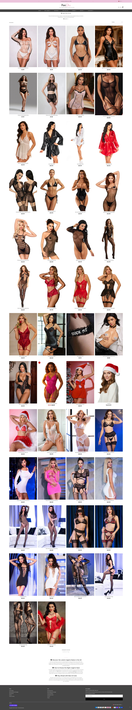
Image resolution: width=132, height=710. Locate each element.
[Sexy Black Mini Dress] (23, 574)
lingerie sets (59, 670)
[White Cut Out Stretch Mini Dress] (109, 478)
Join (104, 699)
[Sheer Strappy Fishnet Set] (80, 478)
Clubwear (74, 10)
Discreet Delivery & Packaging (13, 692)
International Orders (50, 694)
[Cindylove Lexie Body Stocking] (109, 238)
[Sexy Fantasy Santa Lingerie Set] (23, 430)
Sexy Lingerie (47, 10)
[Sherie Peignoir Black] (52, 142)
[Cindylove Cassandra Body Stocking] (23, 93)
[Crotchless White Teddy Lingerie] (52, 430)
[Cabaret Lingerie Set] (109, 526)
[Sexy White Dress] (52, 574)
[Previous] (39, 1)
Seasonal (82, 10)
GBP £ (120, 1)
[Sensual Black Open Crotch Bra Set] (109, 430)
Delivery (10, 694)
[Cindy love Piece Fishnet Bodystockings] (52, 93)
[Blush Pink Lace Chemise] (80, 93)
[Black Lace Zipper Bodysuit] (23, 382)
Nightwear (56, 10)
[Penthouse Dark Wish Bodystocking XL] (109, 190)
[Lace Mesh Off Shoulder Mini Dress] (23, 46)
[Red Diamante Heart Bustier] (52, 622)
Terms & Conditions (50, 693)
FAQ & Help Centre (50, 690)
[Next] (93, 1)
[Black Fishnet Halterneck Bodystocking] (52, 526)
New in (39, 10)
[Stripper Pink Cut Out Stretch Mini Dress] (52, 478)
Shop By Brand (11, 693)
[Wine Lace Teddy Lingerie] (23, 334)
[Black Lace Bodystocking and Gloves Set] (80, 574)
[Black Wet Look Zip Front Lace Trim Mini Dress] (109, 46)
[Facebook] (9, 703)
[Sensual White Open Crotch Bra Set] (80, 430)
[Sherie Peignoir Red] (109, 142)
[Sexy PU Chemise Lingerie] (52, 334)
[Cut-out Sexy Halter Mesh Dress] (52, 46)
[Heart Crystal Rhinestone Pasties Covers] (109, 334)
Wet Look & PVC (65, 10)
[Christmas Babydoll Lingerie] (80, 382)
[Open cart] (122, 7)
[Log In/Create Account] (120, 7)
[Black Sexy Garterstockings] (109, 574)
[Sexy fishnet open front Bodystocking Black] (23, 526)
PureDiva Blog (11, 690)
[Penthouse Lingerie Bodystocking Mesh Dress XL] (23, 190)
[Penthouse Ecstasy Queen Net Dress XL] (23, 238)
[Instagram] (11, 703)
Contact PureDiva (11, 696)
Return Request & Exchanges (51, 692)
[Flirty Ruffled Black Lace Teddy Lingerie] (109, 286)
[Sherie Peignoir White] (80, 142)
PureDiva (16, 707)
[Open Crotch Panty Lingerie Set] (52, 286)
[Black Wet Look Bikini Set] (52, 189)
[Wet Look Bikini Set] (80, 46)
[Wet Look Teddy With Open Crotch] (80, 190)
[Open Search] (118, 7)
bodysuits (74, 670)
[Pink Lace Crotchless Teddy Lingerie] (52, 382)
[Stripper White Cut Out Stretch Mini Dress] (23, 478)
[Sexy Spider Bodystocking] (23, 622)
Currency (48, 696)
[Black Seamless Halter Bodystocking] (23, 286)
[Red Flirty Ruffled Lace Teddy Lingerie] (80, 286)
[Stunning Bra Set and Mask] (80, 526)
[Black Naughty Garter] (80, 334)
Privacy (48, 697)
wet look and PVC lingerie (73, 672)
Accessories (90, 10)
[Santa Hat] (109, 382)
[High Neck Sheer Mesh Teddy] (80, 238)
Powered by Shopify (21, 707)
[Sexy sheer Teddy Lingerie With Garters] (109, 94)
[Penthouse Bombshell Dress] (52, 238)
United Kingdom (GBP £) (117, 704)
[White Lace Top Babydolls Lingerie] (23, 141)
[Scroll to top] (130, 707)
